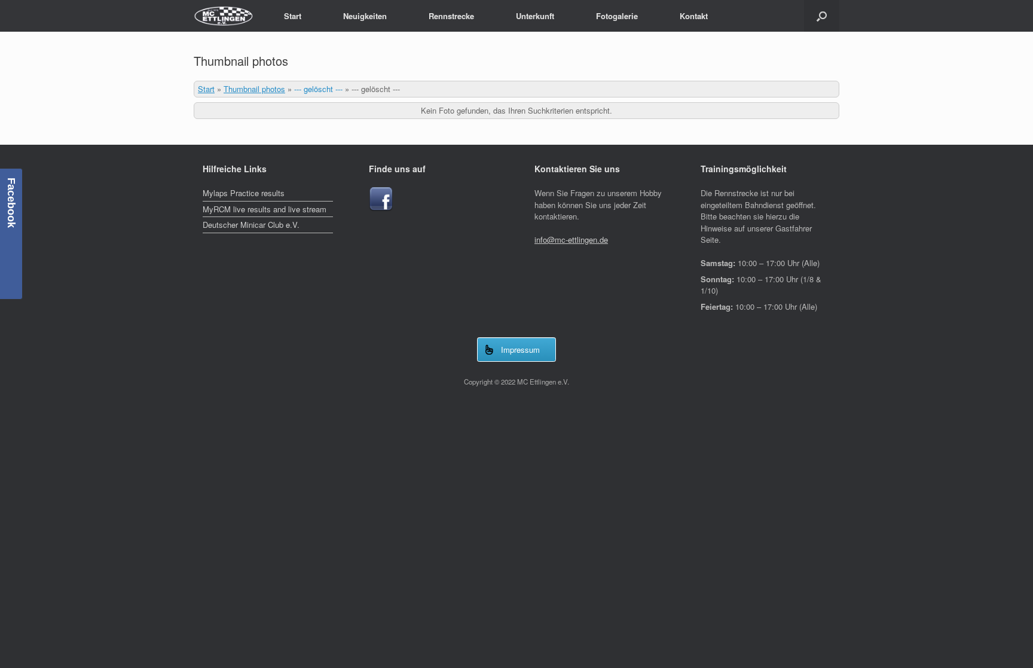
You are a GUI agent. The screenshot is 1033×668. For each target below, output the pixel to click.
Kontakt (694, 16)
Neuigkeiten (365, 16)
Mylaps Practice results (244, 193)
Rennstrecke (451, 16)
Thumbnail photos (254, 88)
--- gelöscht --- (318, 88)
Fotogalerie (617, 16)
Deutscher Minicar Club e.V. (251, 224)
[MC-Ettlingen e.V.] (224, 16)
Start (292, 16)
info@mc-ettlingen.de (571, 239)
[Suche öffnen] (821, 16)
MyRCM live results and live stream (264, 209)
